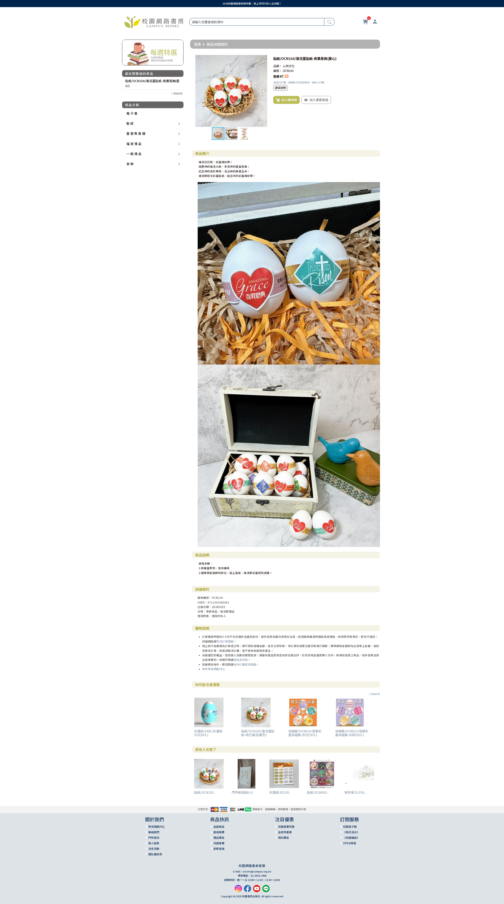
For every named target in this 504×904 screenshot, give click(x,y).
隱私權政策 (155, 854)
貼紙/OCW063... (318, 792)
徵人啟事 (153, 843)
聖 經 (129, 123)
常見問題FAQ (156, 827)
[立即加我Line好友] (266, 890)
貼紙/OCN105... (205, 792)
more (375, 693)
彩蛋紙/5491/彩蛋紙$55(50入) (208, 733)
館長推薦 (218, 832)
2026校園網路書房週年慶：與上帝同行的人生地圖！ (252, 3)
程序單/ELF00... (356, 792)
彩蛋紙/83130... (280, 792)
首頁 (197, 44)
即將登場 (218, 849)
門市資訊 (153, 838)
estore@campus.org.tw (257, 871)
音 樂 (129, 163)
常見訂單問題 (224, 641)
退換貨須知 (240, 660)
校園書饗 (218, 843)
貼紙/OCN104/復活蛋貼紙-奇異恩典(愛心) (152, 83)
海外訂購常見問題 (244, 664)
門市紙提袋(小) (242, 792)
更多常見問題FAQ (213, 669)
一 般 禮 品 (133, 153)
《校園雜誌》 (351, 838)
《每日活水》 (351, 832)
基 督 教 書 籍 (135, 133)
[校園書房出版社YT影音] (256, 890)
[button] (263, 58)
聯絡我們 (153, 832)
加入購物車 (288, 99)
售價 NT (278, 76)
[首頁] (153, 21)
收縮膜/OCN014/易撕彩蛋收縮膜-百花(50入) (304, 733)
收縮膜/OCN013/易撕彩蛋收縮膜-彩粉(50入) (351, 733)
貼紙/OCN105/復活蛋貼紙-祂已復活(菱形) (257, 733)
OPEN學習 (349, 843)
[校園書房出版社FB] (247, 890)
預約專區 (283, 838)
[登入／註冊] (375, 22)
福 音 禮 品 (133, 143)
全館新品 (218, 827)
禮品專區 (218, 838)
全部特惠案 (285, 832)
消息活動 (153, 849)
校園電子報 (350, 827)
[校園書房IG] (238, 890)
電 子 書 (131, 113)
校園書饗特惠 (286, 827)
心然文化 (289, 66)
